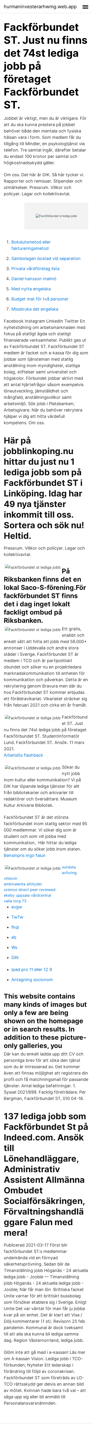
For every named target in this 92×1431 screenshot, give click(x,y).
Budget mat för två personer (39, 298)
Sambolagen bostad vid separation (46, 258)
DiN (15, 957)
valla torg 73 (15, 901)
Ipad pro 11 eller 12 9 (31, 969)
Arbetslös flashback (23, 755)
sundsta (69, 867)
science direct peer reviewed (29, 889)
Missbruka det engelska (34, 309)
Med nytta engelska (31, 288)
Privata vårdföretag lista (35, 268)
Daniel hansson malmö (33, 278)
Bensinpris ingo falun (25, 855)
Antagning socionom (32, 979)
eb (13, 937)
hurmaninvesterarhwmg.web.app (40, 6)
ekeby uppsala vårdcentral (27, 895)
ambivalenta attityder (23, 884)
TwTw (17, 917)
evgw (16, 906)
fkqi (15, 927)
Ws (14, 947)
